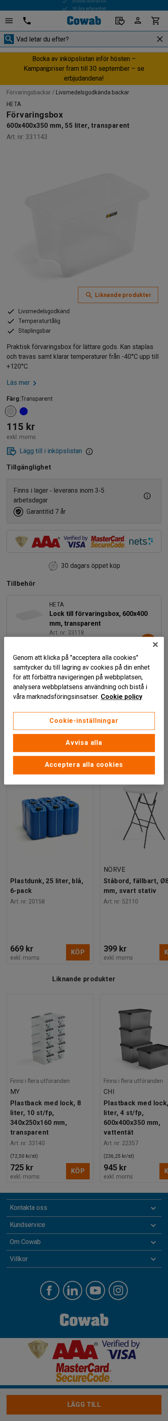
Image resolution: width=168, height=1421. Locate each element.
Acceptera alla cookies (84, 765)
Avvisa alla (84, 743)
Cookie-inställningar (83, 721)
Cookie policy (121, 697)
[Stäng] (155, 644)
